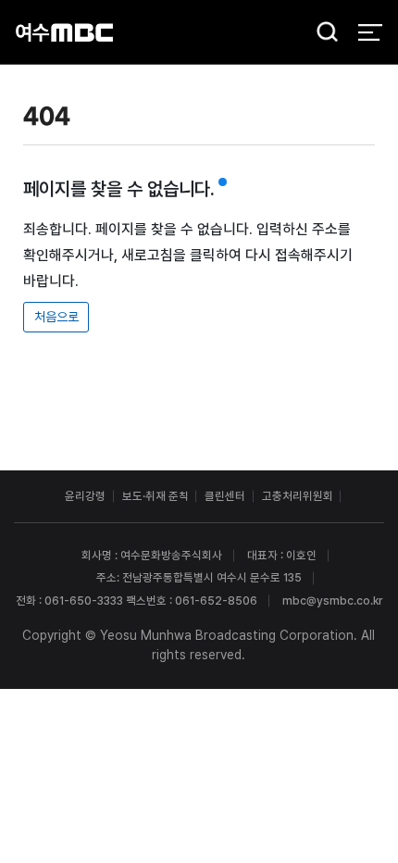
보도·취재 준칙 (155, 496)
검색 (322, 33)
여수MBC (64, 32)
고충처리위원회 (297, 496)
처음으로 (56, 316)
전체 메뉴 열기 (369, 32)
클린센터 (225, 496)
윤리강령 (85, 496)
